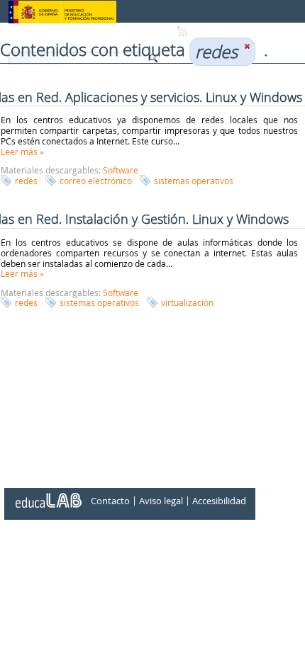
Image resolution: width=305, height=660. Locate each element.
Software (120, 170)
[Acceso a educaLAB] (47, 495)
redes (26, 180)
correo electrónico (96, 180)
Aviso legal (161, 501)
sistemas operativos (193, 180)
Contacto (110, 501)
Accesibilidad (219, 501)
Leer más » (22, 151)
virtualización (187, 302)
